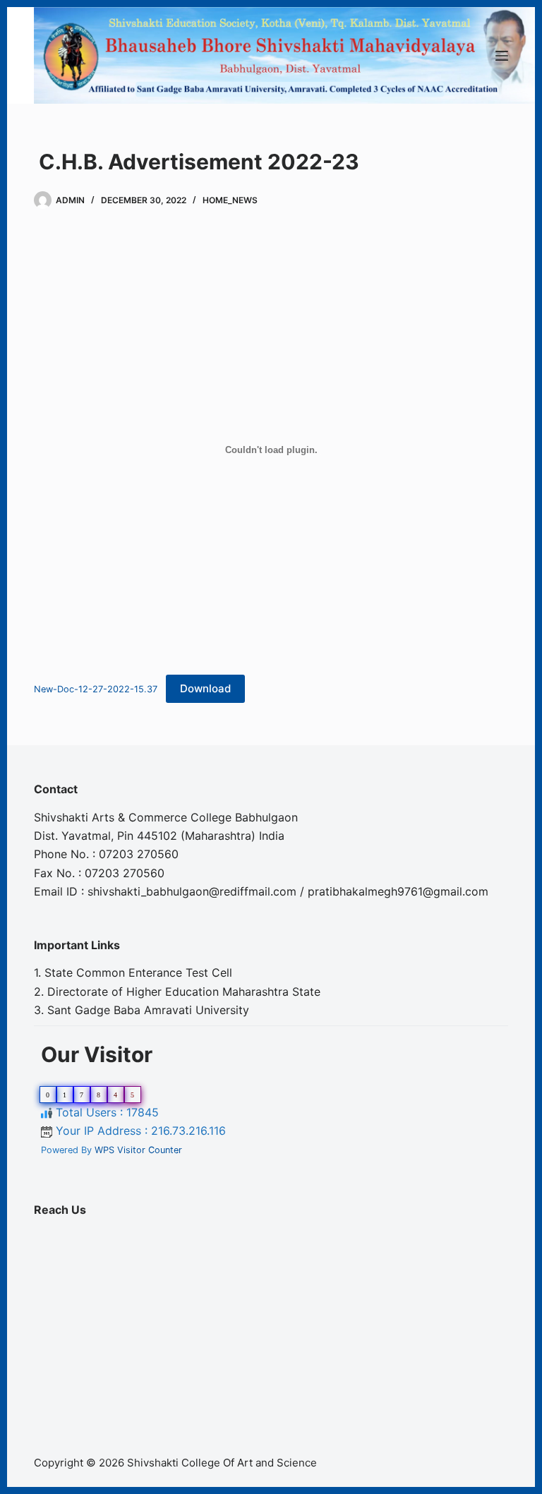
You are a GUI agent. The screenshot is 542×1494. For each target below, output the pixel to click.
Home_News (230, 200)
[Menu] (501, 55)
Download (205, 688)
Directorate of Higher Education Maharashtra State (183, 991)
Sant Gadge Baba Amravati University (148, 1010)
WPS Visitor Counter (138, 1150)
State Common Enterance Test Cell (138, 972)
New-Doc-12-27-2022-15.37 (95, 689)
